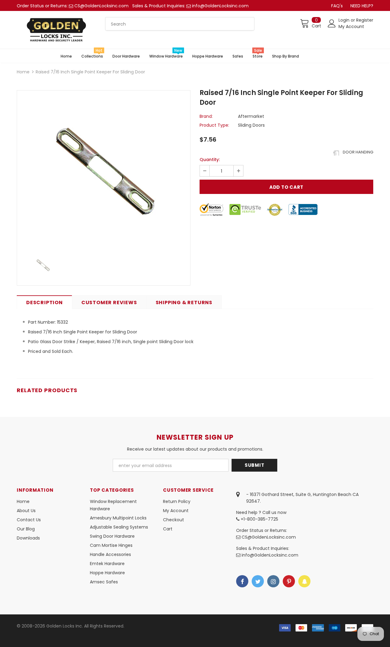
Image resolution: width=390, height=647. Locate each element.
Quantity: (210, 159)
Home (23, 72)
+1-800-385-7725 (258, 519)
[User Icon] (332, 23)
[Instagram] (273, 581)
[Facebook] (242, 581)
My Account (351, 26)
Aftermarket (251, 116)
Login (345, 20)
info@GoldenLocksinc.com (220, 6)
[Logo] (56, 30)
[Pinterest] (289, 581)
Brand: (206, 116)
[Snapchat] (304, 581)
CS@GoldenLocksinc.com (101, 6)
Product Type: (214, 125)
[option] (103, 169)
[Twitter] (258, 581)
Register (364, 20)
